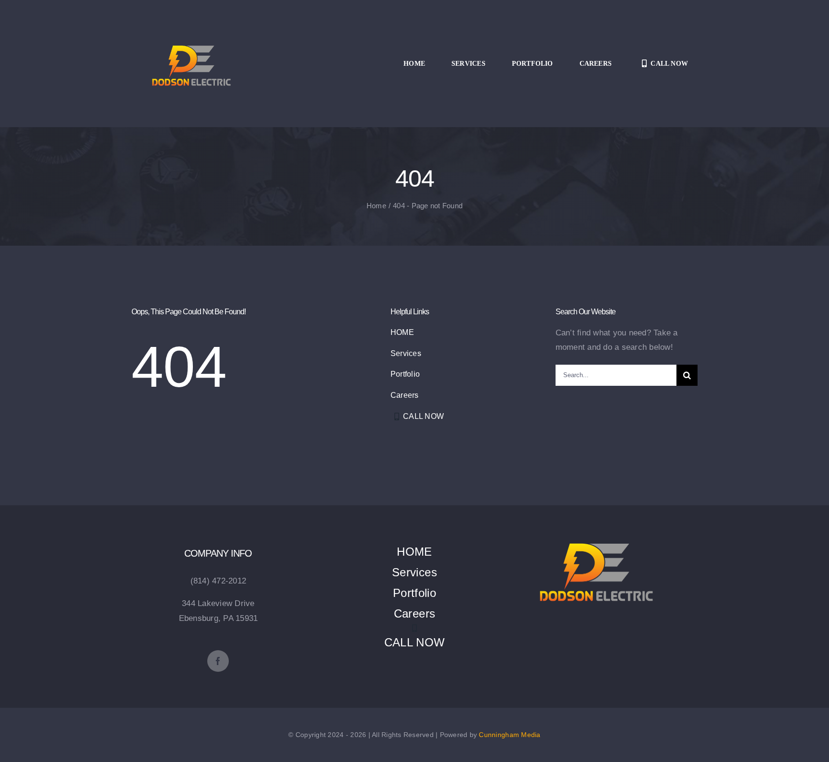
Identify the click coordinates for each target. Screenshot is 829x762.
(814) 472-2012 (218, 580)
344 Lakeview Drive (218, 603)
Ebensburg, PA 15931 (218, 618)
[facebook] (218, 661)
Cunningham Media (509, 734)
